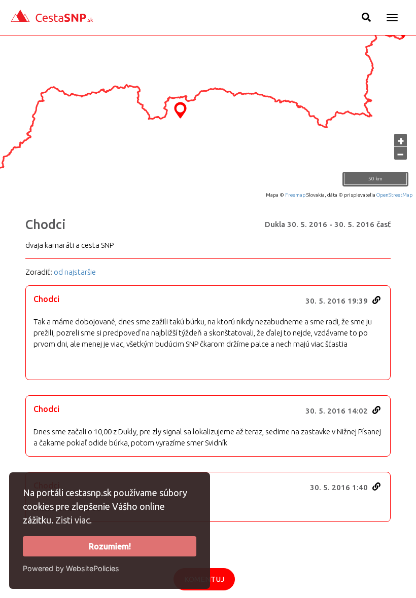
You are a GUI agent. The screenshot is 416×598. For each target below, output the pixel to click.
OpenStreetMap (394, 195)
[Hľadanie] (366, 17)
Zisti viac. (73, 520)
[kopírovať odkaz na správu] (376, 300)
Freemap (295, 195)
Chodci (45, 224)
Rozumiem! (110, 546)
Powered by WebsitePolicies (71, 568)
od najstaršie (75, 272)
